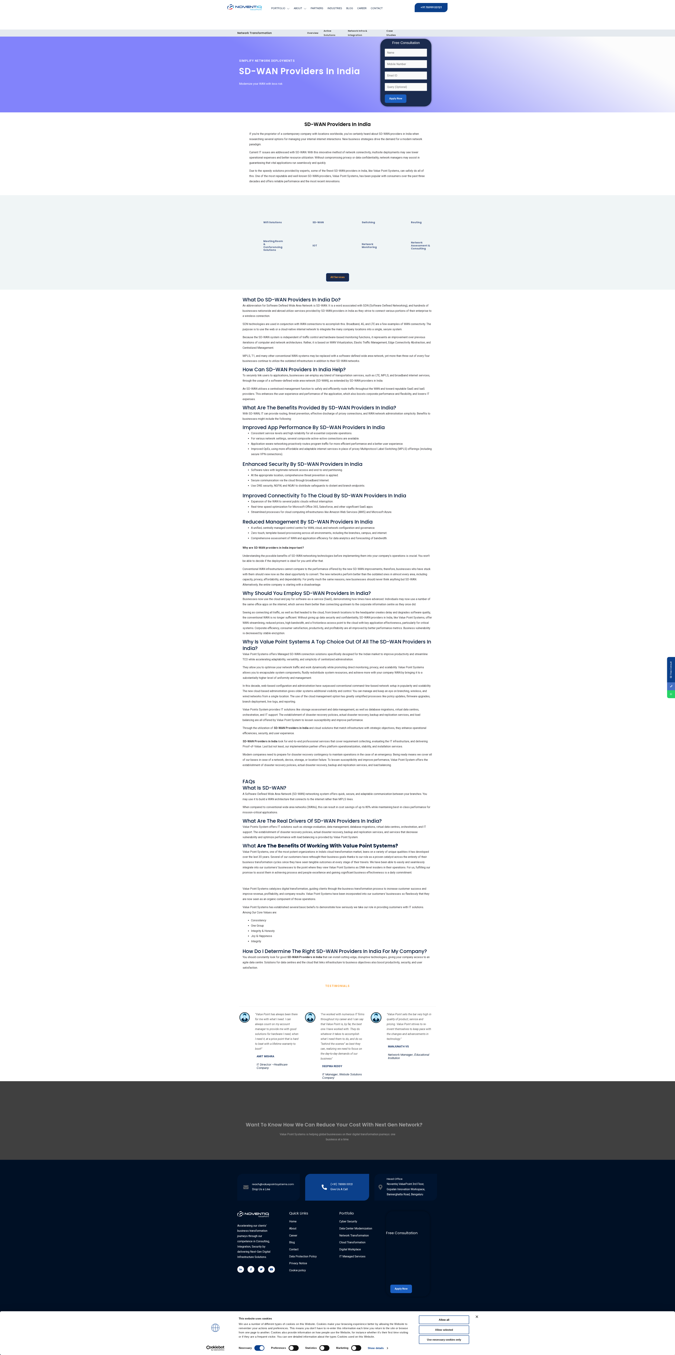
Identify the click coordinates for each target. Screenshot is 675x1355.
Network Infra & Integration (357, 33)
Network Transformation (254, 33)
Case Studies (391, 33)
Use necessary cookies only (444, 1339)
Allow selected (444, 1329)
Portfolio (278, 8)
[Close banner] (477, 1316)
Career (362, 8)
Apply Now (395, 98)
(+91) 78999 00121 (341, 1184)
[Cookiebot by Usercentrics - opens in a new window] (215, 1348)
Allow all (444, 1319)
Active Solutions (329, 33)
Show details (376, 1348)
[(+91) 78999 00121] (324, 1187)
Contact (377, 8)
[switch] (294, 1348)
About (298, 8)
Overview (312, 33)
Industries (334, 8)
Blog (349, 8)
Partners (317, 8)
